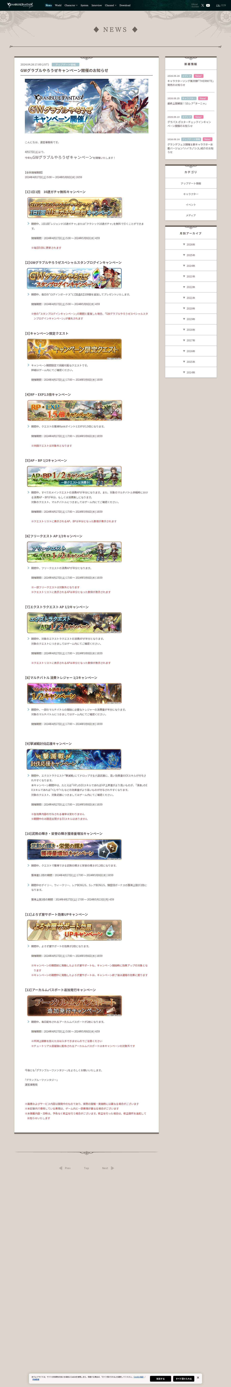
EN (224, 5)
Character (70, 5)
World (58, 5)
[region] (115, 1378)
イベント (191, 204)
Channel (109, 5)
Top (86, 1168)
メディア (191, 215)
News (49, 5)
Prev (68, 1168)
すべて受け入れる (184, 1378)
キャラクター (190, 194)
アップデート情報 (191, 183)
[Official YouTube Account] (208, 5)
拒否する (160, 1378)
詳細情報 (35, 1379)
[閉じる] (198, 1377)
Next (105, 1168)
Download (125, 5)
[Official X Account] (202, 5)
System (84, 5)
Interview (97, 5)
